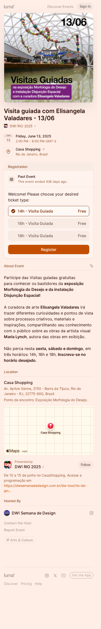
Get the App (81, 575)
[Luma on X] (55, 575)
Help (38, 583)
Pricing (26, 583)
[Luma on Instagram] (47, 575)
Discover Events (60, 6)
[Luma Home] (9, 6)
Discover (11, 583)
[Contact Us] (63, 575)
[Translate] (91, 266)
